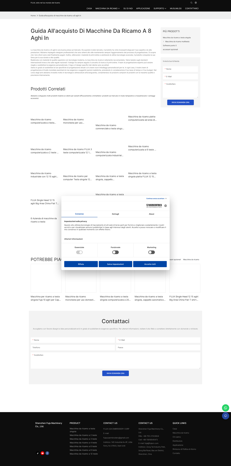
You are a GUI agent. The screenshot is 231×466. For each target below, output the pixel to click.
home (33, 15)
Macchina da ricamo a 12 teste (84, 454)
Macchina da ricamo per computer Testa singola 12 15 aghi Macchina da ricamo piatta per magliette (77, 178)
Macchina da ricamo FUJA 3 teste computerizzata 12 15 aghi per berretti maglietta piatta (77, 151)
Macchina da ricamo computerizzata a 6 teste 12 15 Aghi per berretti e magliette (142, 148)
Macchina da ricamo (191, 259)
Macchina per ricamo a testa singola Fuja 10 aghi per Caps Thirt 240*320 (45, 298)
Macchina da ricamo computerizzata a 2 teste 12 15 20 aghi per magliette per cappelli (45, 151)
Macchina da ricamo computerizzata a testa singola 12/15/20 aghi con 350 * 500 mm (44, 121)
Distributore (177, 441)
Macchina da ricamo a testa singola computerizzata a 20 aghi (114, 298)
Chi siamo (177, 437)
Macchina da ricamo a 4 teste (83, 442)
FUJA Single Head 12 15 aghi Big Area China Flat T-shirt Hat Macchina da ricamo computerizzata (44, 202)
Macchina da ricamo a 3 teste (83, 439)
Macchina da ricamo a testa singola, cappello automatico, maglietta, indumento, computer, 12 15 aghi (110, 178)
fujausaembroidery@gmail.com (116, 438)
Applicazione (178, 445)
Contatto (176, 453)
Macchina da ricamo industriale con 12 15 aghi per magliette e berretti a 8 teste (44, 175)
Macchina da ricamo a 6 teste (83, 446)
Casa (175, 429)
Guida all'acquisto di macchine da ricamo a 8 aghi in (60, 15)
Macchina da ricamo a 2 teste (83, 435)
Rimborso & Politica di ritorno (184, 449)
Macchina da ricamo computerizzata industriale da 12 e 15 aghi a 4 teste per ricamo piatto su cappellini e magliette (110, 154)
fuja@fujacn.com (151, 443)
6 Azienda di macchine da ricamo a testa (44, 220)
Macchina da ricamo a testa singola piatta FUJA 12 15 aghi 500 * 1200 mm (142, 175)
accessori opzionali (173, 259)
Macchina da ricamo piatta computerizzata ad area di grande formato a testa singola (141, 118)
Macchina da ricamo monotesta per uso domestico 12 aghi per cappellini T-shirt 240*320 (76, 121)
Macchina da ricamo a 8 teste (83, 450)
